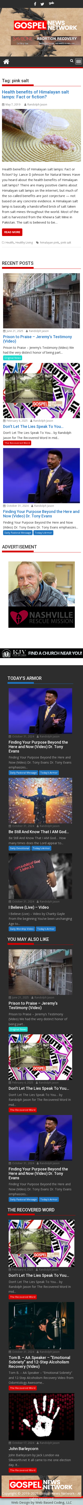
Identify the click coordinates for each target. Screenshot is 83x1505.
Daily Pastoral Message (17, 532)
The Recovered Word (17, 442)
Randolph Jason (37, 104)
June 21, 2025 (14, 331)
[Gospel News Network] (6, 61)
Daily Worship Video (22, 928)
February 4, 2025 (17, 421)
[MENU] (78, 61)
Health (10, 242)
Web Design (20, 1502)
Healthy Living (24, 242)
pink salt (66, 242)
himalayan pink (49, 242)
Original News (12, 357)
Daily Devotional (19, 848)
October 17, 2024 (23, 1443)
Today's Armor (43, 532)
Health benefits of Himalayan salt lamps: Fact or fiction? (35, 94)
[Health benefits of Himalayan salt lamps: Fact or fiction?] (41, 135)
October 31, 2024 (17, 506)
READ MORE (12, 232)
